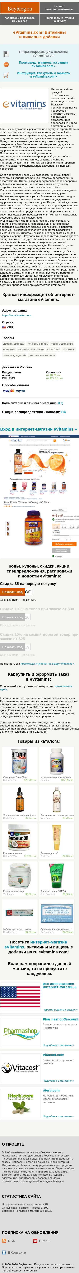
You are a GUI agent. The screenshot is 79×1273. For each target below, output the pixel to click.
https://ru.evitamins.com (16, 315)
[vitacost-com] (20, 1067)
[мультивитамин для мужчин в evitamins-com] (56, 773)
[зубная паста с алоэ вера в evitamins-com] (19, 925)
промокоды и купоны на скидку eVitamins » (48, 663)
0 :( (32, 403)
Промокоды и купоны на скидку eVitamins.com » (43, 64)
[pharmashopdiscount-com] (20, 1032)
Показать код (12, 592)
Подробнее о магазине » (58, 1045)
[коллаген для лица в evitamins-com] (19, 887)
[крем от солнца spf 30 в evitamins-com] (56, 887)
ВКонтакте (17, 1252)
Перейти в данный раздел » (60, 1009)
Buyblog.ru (19, 8)
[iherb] (20, 1103)
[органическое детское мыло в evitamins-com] (56, 925)
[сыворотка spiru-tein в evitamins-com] (19, 773)
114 (34, 412)
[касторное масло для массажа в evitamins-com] (56, 811)
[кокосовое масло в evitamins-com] (19, 849)
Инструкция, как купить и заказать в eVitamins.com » (43, 74)
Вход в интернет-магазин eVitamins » (38, 429)
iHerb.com (51, 1090)
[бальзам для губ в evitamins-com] (56, 849)
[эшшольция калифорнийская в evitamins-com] (19, 811)
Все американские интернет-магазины (59, 985)
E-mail (44, 1241)
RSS (11, 1241)
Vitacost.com (53, 1055)
